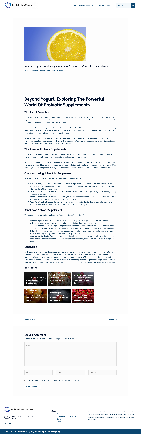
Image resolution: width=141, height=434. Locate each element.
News (101, 5)
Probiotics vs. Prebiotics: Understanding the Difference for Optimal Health (35, 295)
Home (69, 5)
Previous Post (28, 320)
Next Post (114, 320)
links (9, 423)
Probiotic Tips (45, 70)
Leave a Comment (31, 70)
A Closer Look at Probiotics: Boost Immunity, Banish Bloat (83, 297)
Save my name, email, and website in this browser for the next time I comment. (57, 380)
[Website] (102, 373)
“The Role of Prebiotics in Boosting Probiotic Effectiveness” (35, 280)
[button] (20, 423)
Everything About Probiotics (85, 5)
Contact (110, 5)
